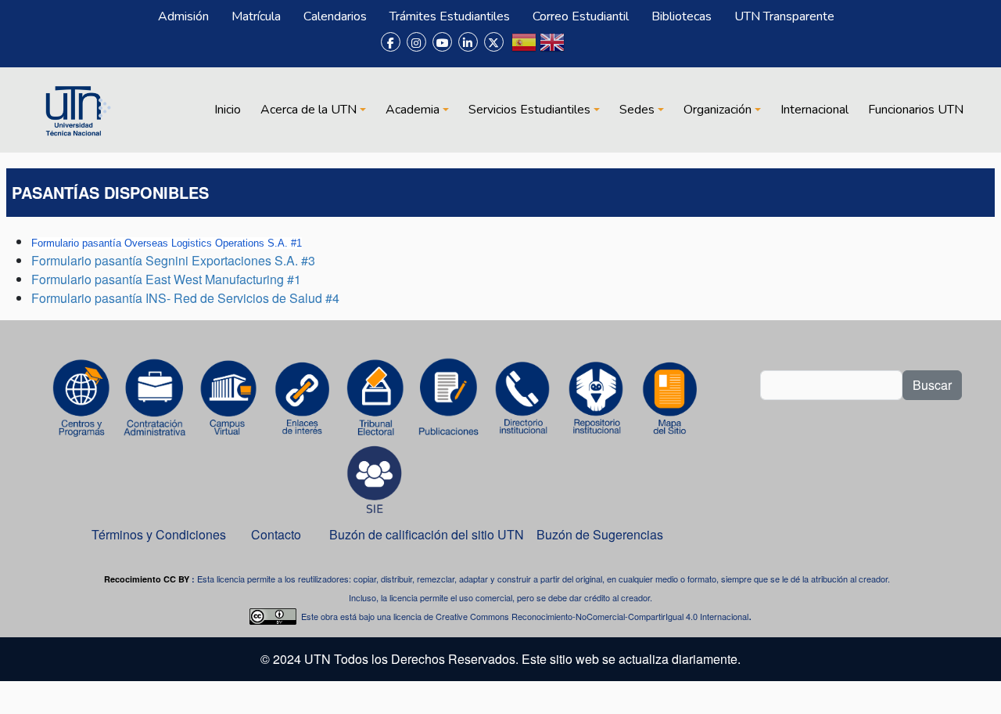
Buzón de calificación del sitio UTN (426, 534)
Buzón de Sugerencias (601, 534)
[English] (552, 48)
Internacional (814, 109)
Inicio (227, 109)
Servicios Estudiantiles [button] (529, 109)
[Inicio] (76, 109)
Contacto (276, 534)
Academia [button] (413, 109)
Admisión (183, 16)
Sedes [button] (637, 109)
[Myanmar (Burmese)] (580, 48)
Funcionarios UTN (915, 109)
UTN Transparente (784, 16)
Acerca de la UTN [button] (308, 109)
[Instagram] (416, 42)
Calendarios (335, 16)
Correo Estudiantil (581, 16)
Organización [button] (717, 109)
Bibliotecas (681, 16)
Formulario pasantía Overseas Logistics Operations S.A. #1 (166, 243)
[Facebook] (390, 42)
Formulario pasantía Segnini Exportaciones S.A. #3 (173, 260)
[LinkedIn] (468, 42)
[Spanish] (523, 48)
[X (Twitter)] (494, 42)
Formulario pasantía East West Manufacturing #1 (166, 279)
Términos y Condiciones (158, 534)
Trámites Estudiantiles (449, 16)
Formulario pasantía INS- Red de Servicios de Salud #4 (185, 298)
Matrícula (256, 16)
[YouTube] (442, 42)
